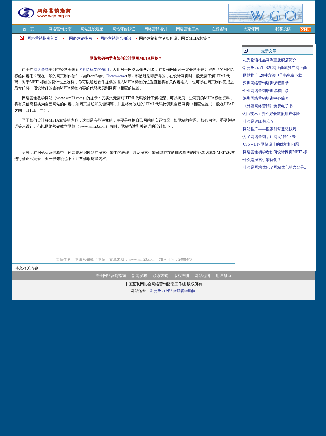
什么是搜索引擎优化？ (262, 159)
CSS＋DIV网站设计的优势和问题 (271, 144)
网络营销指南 (60, 29)
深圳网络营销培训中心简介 (266, 98)
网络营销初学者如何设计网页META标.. (276, 152)
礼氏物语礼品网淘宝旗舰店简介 (269, 60)
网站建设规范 (92, 29)
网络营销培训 (155, 29)
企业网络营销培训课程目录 (266, 90)
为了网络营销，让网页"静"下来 (269, 136)
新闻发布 (139, 276)
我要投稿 (283, 29)
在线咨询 (219, 29)
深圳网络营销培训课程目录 (266, 83)
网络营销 (41, 69)
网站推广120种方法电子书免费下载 (272, 75)
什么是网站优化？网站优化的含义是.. (274, 167)
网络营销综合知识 (115, 38)
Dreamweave (116, 76)
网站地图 (202, 276)
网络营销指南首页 (42, 38)
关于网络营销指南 (111, 276)
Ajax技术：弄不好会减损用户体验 (271, 113)
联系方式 (160, 276)
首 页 (28, 29)
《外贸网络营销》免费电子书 (268, 106)
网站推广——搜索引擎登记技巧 (269, 129)
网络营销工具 (187, 29)
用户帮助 (223, 276)
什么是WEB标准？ (258, 121)
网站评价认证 (123, 29)
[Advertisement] (152, 13)
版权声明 (181, 276)
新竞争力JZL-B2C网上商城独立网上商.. (276, 67)
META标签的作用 (94, 69)
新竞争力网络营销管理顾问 (173, 291)
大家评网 (251, 29)
